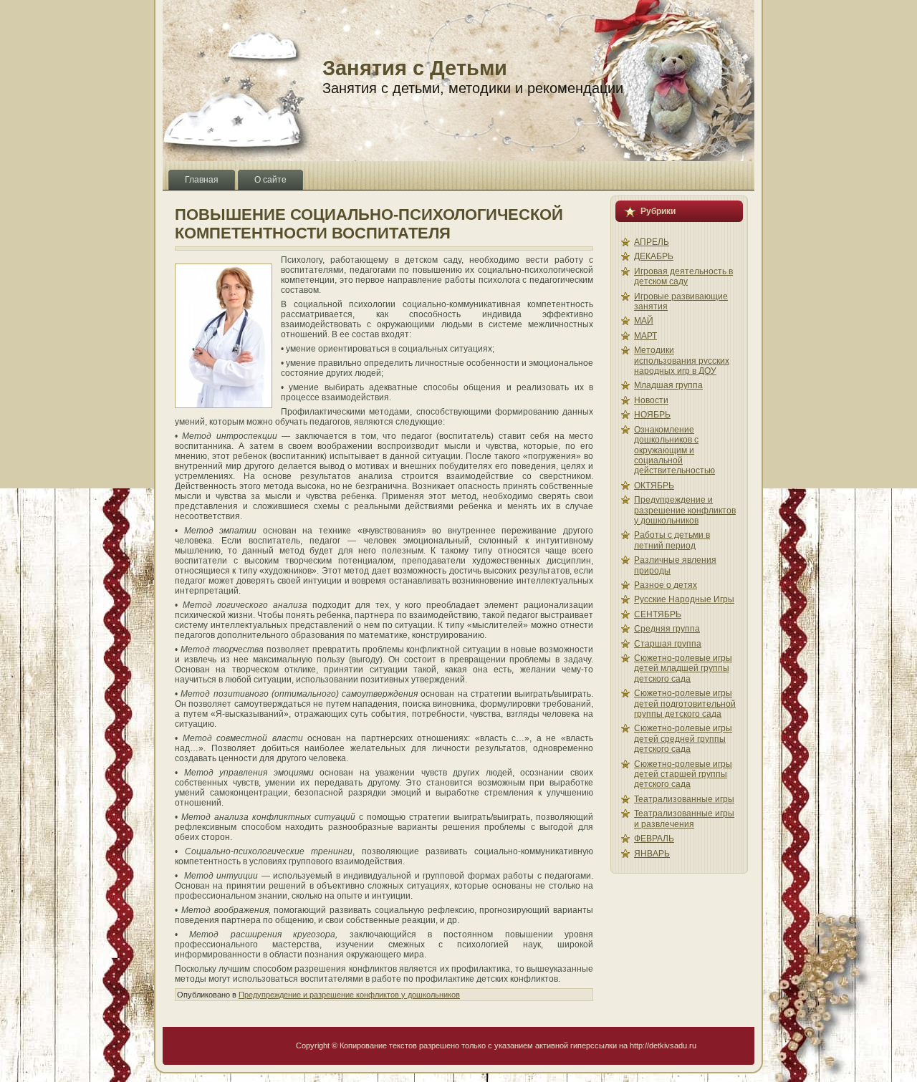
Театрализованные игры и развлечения (684, 818)
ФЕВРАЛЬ (654, 839)
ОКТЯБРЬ (654, 485)
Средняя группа (667, 629)
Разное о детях (665, 585)
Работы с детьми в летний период (672, 540)
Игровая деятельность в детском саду (683, 276)
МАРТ (645, 336)
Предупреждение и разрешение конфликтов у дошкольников (349, 994)
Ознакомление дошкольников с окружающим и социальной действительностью (674, 450)
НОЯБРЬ (652, 415)
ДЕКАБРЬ (653, 256)
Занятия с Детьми (414, 68)
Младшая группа (668, 385)
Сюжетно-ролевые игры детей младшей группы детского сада (683, 668)
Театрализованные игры (684, 799)
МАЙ (643, 321)
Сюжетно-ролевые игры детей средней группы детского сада (683, 738)
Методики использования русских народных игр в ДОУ (681, 360)
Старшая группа (667, 644)
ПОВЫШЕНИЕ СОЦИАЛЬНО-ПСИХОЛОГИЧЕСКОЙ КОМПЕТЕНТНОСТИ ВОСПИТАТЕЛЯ (369, 224)
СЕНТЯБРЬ (657, 614)
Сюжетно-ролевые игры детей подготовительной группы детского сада (685, 703)
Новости (651, 400)
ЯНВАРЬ (652, 854)
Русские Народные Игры (684, 599)
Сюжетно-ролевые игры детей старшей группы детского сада (683, 774)
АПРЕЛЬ (651, 242)
